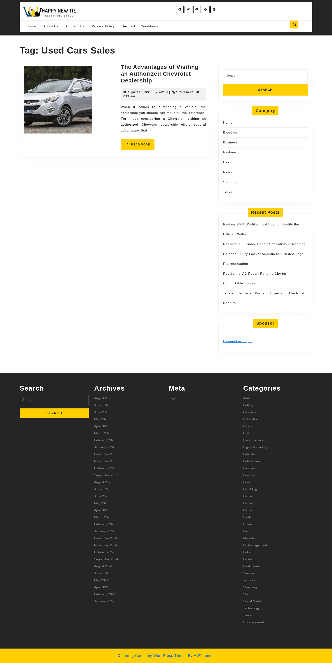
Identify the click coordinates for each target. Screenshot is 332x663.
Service (248, 573)
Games (248, 503)
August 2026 (103, 398)
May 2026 (101, 419)
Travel (228, 192)
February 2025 (104, 524)
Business (230, 142)
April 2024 (101, 587)
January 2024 (104, 601)
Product (248, 559)
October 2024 (104, 552)
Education (250, 454)
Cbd (246, 433)
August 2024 (103, 566)
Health (228, 162)
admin (163, 92)
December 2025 (105, 454)
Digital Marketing (255, 447)
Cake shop (251, 419)
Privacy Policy (103, 26)
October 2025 (104, 468)
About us (51, 26)
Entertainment (253, 461)
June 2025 (101, 496)
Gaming (249, 510)
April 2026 (101, 426)
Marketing (250, 538)
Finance (249, 475)
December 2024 (105, 538)
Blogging (230, 132)
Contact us (75, 26)
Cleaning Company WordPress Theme (152, 656)
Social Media (252, 601)
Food (247, 482)
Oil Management (255, 545)
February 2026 (104, 440)
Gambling (250, 489)
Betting (248, 405)
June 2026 (101, 412)
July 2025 (101, 489)
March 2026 (102, 433)
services (249, 580)
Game (247, 496)
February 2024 (104, 594)
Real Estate (251, 566)
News (227, 172)
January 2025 (104, 531)
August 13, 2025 (139, 92)
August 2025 (103, 482)
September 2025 (106, 475)
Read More (142, 146)
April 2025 (101, 510)
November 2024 (105, 545)
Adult (246, 398)
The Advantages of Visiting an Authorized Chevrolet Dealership (160, 74)
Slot (246, 594)
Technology (251, 608)
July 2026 (101, 405)
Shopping (230, 182)
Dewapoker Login (237, 341)
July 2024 (101, 573)
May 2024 (101, 580)
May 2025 (101, 503)
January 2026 (104, 447)
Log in (173, 398)
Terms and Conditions (140, 26)
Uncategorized (253, 622)
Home (31, 26)
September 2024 (106, 559)
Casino (248, 426)
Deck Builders (253, 440)
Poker (247, 552)
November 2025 (105, 461)
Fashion (229, 152)
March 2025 (102, 517)
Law (246, 531)
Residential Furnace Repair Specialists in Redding (264, 244)
